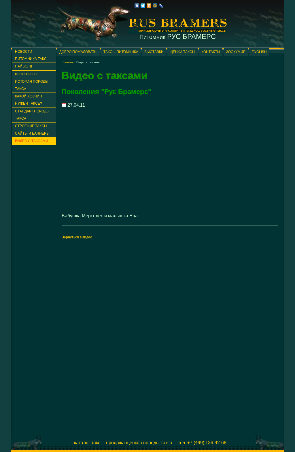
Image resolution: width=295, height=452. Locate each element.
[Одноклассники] (149, 6)
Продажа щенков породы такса (139, 442)
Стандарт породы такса (32, 114)
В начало (68, 62)
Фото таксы (26, 74)
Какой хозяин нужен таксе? (28, 100)
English (259, 52)
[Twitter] (143, 6)
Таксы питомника (120, 52)
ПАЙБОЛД (23, 66)
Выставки (154, 52)
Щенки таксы (182, 52)
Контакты (210, 52)
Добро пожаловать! (78, 52)
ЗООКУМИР (235, 52)
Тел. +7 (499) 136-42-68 (202, 442)
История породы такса (31, 85)
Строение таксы (31, 126)
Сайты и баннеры (32, 133)
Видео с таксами (31, 141)
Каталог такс (87, 442)
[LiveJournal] (161, 6)
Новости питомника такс (31, 55)
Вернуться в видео (77, 237)
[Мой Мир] (155, 6)
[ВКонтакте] (137, 6)
